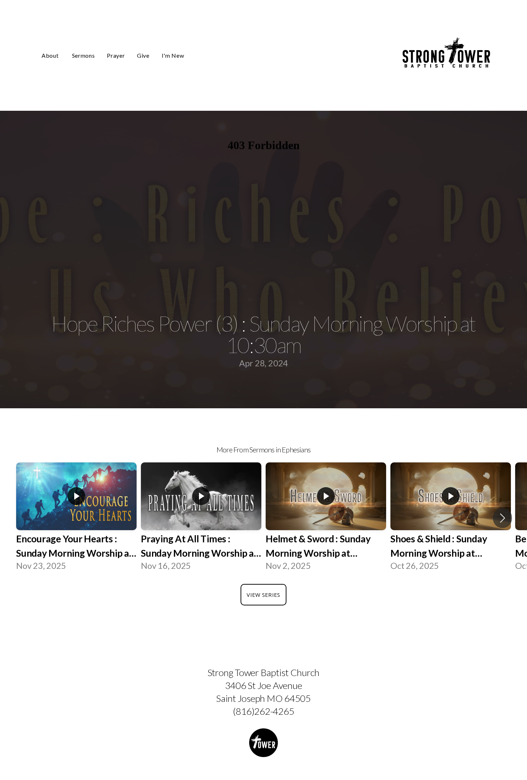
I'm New (173, 55)
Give (143, 55)
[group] (76, 517)
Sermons (83, 55)
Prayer (116, 55)
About (51, 55)
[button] (502, 518)
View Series (263, 594)
